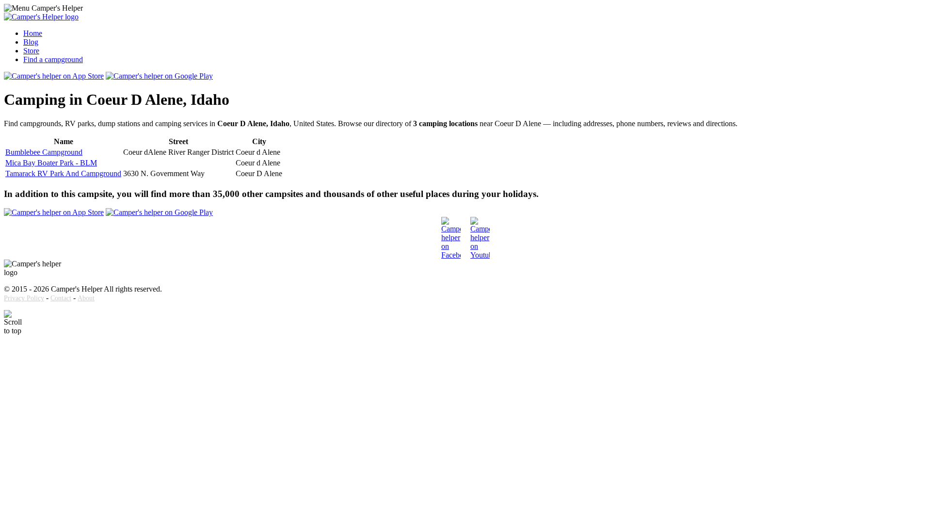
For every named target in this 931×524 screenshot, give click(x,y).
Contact (60, 298)
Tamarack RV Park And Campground (63, 173)
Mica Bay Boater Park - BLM (51, 163)
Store (31, 51)
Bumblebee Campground (43, 152)
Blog (30, 42)
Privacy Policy (24, 298)
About (86, 298)
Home (32, 33)
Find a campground (53, 59)
